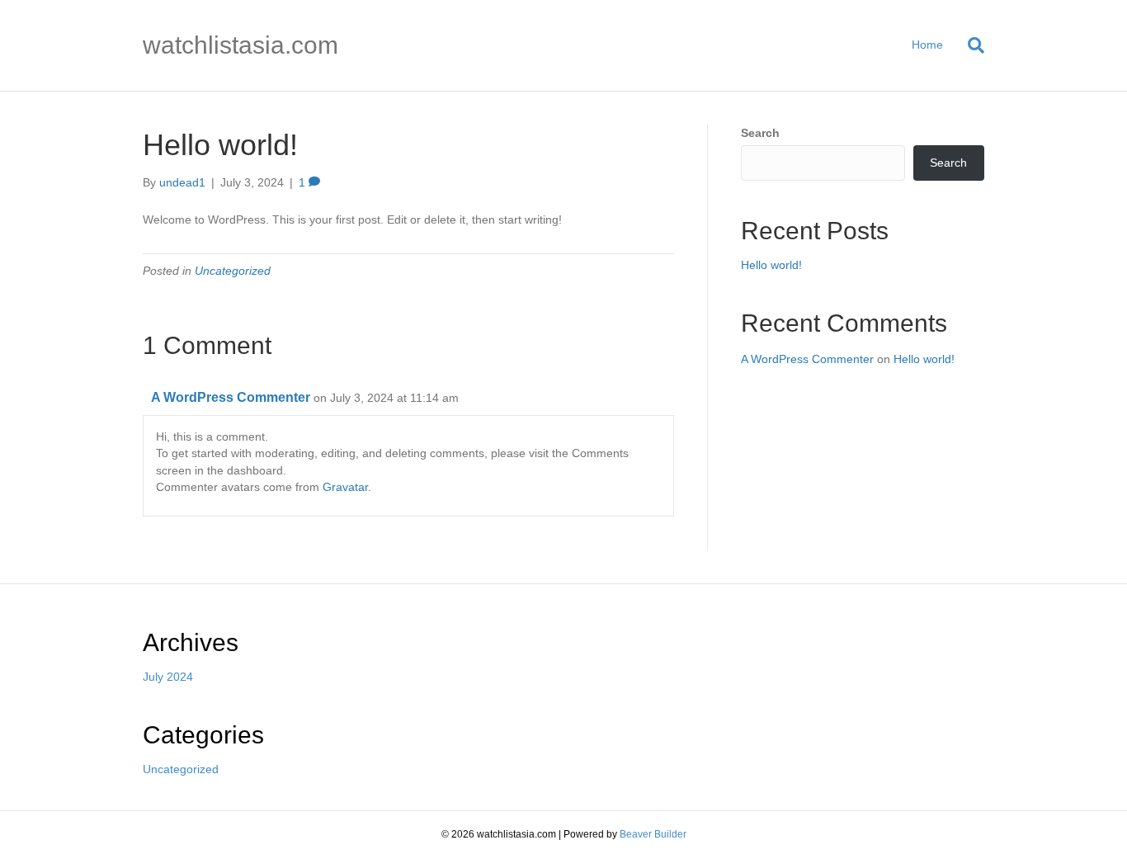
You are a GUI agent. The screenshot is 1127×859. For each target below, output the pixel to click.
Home (927, 44)
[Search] (969, 45)
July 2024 (168, 676)
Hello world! (771, 264)
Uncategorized (233, 270)
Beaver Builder (653, 834)
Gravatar (345, 486)
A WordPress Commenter (230, 397)
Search (760, 132)
